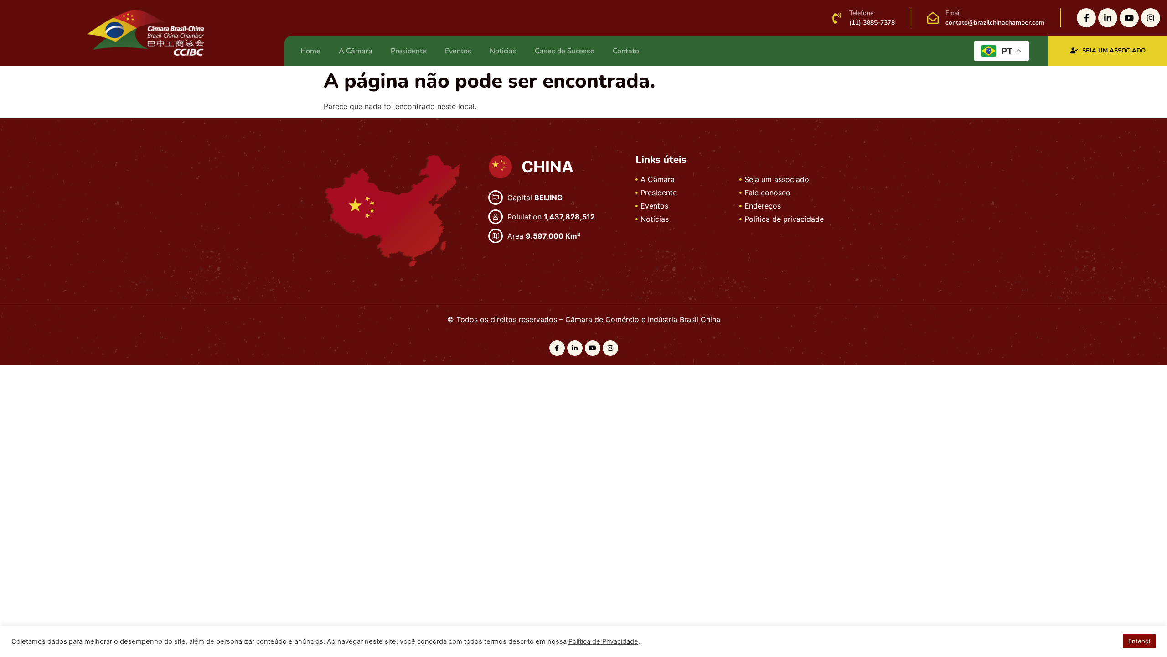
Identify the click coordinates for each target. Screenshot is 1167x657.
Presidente (409, 51)
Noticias (503, 51)
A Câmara (355, 51)
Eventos (458, 51)
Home (310, 51)
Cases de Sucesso (564, 51)
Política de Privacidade (603, 641)
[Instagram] (1150, 17)
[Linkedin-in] (1107, 17)
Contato (626, 51)
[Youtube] (1129, 17)
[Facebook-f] (1086, 17)
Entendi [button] (1139, 641)
